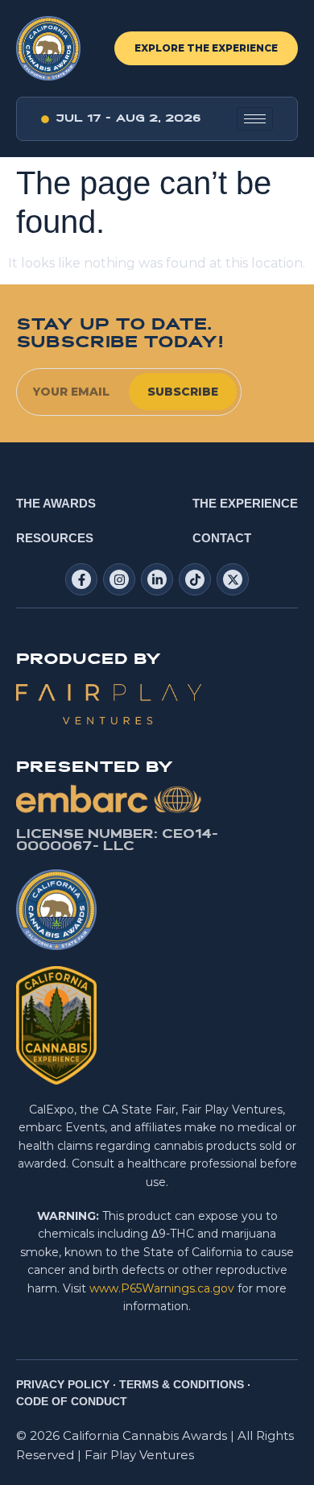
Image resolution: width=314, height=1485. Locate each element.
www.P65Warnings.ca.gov (161, 1288)
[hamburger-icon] (255, 119)
